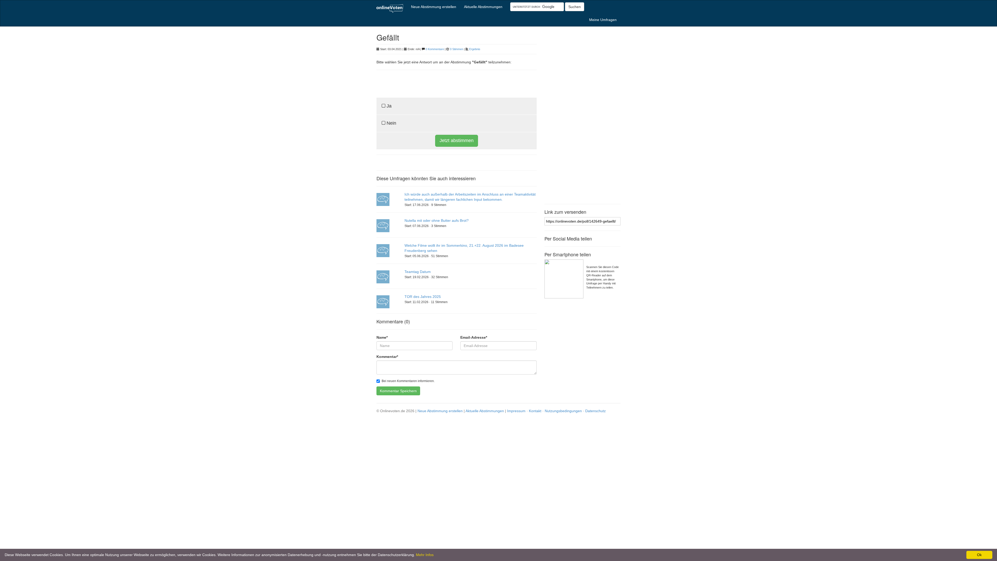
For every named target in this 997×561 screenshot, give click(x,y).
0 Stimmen (456, 49)
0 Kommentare (435, 49)
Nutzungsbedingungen (563, 411)
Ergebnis (474, 49)
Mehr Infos (425, 555)
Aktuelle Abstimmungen (483, 7)
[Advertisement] (437, 83)
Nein (390, 123)
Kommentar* (387, 357)
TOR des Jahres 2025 (423, 297)
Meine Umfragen (603, 20)
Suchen (574, 7)
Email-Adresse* (473, 337)
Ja (388, 106)
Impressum (516, 411)
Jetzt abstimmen (457, 140)
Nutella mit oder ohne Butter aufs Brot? (437, 220)
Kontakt (535, 411)
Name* (382, 337)
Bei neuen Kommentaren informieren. (408, 381)
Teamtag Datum (418, 272)
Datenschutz (595, 411)
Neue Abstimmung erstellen (433, 7)
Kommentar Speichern (398, 391)
